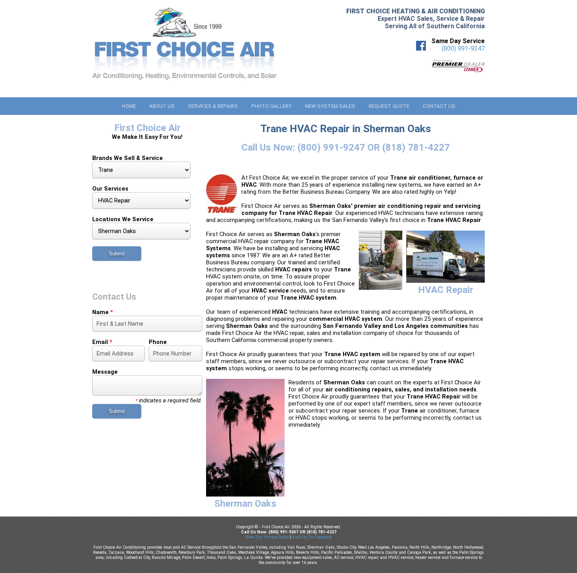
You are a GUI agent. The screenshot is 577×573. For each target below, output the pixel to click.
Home (129, 106)
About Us (162, 106)
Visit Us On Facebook (312, 537)
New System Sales (330, 106)
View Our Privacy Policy (267, 537)
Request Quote (389, 106)
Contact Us (439, 106)
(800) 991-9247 (463, 48)
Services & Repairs (213, 106)
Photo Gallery (271, 106)
